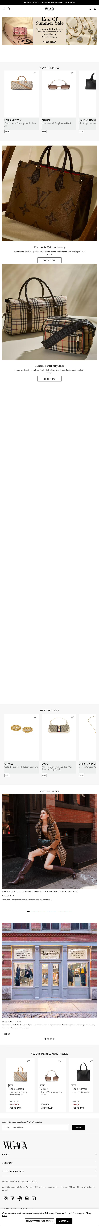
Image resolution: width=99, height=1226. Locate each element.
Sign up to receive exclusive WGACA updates (22, 1121)
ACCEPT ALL (64, 1221)
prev (6, 449)
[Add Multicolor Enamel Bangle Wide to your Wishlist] (33, 632)
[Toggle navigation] (3, 9)
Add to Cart (15, 1108)
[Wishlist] (90, 8)
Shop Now (49, 260)
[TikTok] (33, 1199)
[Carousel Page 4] (54, 1039)
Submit (78, 1127)
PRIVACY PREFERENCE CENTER (39, 1221)
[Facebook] (12, 1199)
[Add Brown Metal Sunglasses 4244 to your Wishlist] (72, 73)
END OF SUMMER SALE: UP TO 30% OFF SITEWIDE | (49, 2)
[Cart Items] (95, 9)
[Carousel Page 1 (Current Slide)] (28, 911)
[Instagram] (5, 1199)
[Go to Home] (15, 1145)
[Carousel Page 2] (48, 1039)
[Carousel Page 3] (51, 1039)
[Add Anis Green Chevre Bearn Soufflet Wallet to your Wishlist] (70, 632)
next (93, 449)
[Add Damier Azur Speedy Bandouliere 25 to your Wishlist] (35, 73)
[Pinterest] (19, 1199)
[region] (49, 1217)
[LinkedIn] (26, 1199)
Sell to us (31, 1181)
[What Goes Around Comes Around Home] (49, 9)
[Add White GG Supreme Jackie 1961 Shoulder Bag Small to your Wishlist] (72, 717)
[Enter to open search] (9, 9)
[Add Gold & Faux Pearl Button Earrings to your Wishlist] (35, 717)
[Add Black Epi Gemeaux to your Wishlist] (91, 1061)
